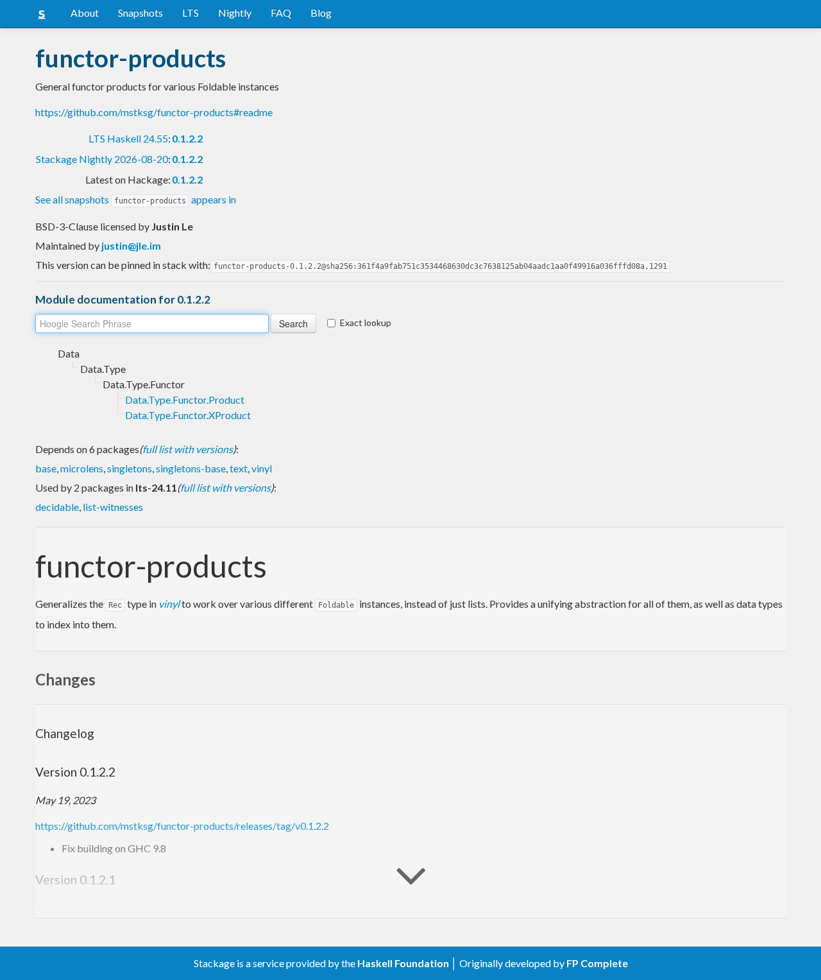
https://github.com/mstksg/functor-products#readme (154, 112)
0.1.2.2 (187, 138)
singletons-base (191, 468)
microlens (81, 468)
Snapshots (140, 12)
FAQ (281, 12)
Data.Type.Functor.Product (184, 399)
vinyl (261, 468)
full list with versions (187, 449)
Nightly (234, 12)
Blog (321, 12)
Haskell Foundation (403, 963)
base (45, 468)
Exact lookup (365, 322)
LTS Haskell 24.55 (128, 138)
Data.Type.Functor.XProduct (188, 415)
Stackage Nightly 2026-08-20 (102, 159)
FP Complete (597, 963)
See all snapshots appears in (135, 199)
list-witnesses (113, 507)
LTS (190, 12)
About (85, 12)
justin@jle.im (131, 245)
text (239, 468)
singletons (129, 468)
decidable (57, 507)
